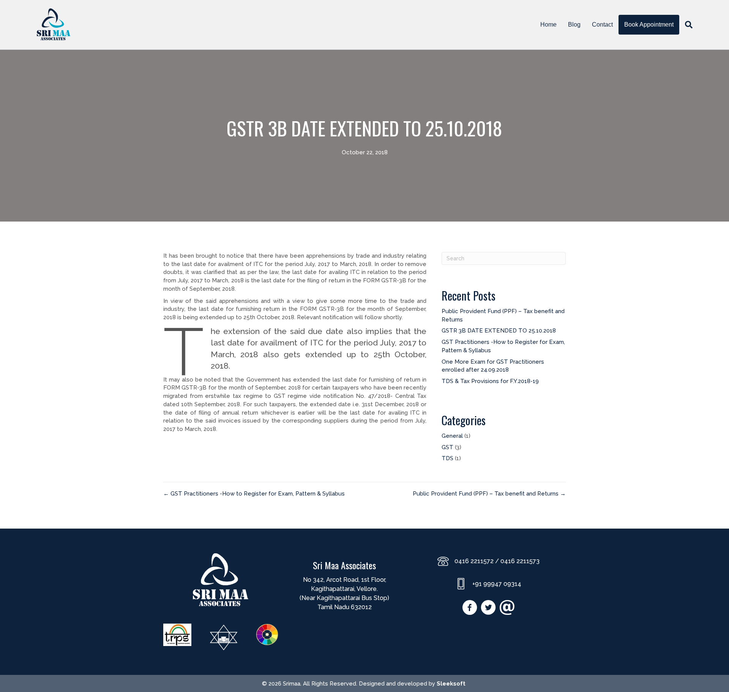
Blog (574, 24)
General (452, 435)
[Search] (686, 24)
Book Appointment (649, 24)
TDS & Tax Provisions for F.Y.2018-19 (490, 381)
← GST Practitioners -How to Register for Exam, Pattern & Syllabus (254, 493)
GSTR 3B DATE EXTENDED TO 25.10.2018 (499, 330)
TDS (447, 458)
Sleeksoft (451, 683)
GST (447, 447)
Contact (602, 24)
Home (548, 24)
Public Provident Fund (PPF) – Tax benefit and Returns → (489, 493)
